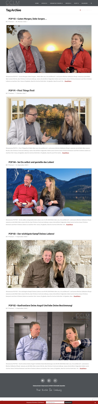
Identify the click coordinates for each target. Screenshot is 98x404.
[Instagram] (55, 381)
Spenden (62, 385)
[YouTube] (49, 381)
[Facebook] (43, 381)
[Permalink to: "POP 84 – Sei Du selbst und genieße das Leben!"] (49, 192)
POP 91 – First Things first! (21, 90)
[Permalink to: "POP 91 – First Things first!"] (49, 121)
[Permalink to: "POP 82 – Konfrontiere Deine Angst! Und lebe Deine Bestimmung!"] (49, 336)
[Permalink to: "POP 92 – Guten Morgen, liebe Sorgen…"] (49, 49)
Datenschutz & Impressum (40, 385)
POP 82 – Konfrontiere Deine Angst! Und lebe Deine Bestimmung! (40, 305)
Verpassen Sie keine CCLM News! (35, 402)
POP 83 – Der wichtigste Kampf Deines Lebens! (31, 234)
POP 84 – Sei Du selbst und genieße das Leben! (31, 162)
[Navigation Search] (90, 3)
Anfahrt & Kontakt (54, 385)
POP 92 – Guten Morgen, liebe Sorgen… (28, 19)
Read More (68, 81)
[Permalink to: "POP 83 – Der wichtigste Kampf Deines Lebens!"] (49, 264)
